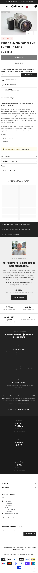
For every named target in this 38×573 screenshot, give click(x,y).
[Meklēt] (7, 7)
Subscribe (29, 75)
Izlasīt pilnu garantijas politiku (19, 409)
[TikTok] (13, 517)
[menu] (2, 7)
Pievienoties (30, 533)
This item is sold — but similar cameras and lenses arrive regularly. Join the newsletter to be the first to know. (17, 70)
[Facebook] (3, 517)
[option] (19, 23)
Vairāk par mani (19, 297)
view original (25, 149)
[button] (29, 7)
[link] (10, 212)
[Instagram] (8, 517)
